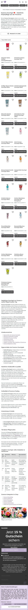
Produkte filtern (14, 33)
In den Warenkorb (7, 67)
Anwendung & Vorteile (8, 339)
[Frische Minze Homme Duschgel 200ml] (7, 131)
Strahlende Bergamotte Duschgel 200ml (20, 86)
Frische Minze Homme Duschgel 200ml (7, 142)
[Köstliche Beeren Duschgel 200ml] (7, 187)
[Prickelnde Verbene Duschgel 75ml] (20, 47)
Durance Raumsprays (8, 499)
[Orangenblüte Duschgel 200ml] (20, 159)
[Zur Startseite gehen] (5, 2)
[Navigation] (2, 2)
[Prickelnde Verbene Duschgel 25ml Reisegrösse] (7, 271)
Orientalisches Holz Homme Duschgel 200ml (19, 115)
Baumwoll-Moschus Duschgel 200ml (19, 227)
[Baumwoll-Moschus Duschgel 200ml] (20, 215)
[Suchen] (19, 2)
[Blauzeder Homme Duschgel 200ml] (7, 103)
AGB (18, 558)
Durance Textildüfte (8, 501)
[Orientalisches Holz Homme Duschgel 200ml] (20, 103)
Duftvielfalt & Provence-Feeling (10, 337)
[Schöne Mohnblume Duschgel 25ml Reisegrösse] (20, 187)
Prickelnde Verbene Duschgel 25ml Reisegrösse (6, 284)
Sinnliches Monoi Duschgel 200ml (18, 255)
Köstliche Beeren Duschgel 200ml (5, 199)
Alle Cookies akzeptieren (14, 606)
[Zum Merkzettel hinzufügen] (12, 43)
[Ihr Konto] (22, 2)
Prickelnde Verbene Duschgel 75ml (19, 58)
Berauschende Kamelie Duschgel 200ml (7, 170)
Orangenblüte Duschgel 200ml (20, 170)
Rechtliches (4, 579)
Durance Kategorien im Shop (10, 343)
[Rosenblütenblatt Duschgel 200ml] (7, 215)
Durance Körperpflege (8, 497)
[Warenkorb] (25, 2)
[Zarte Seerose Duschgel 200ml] (20, 131)
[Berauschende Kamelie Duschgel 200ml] (7, 159)
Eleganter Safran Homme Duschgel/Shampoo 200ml (6, 59)
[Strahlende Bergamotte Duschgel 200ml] (20, 75)
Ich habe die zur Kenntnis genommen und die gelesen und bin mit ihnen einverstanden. (14, 558)
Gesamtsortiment (12, 504)
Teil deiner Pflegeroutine (9, 340)
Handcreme (17, 435)
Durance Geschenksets (9, 502)
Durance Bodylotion (6, 435)
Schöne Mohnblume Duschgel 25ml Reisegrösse (19, 199)
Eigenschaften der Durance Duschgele (12, 334)
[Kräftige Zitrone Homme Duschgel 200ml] (7, 75)
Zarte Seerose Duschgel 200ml (18, 142)
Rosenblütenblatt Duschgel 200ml (5, 227)
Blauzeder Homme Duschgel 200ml (6, 114)
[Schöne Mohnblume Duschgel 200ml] (7, 243)
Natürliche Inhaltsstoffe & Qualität (11, 336)
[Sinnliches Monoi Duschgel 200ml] (20, 243)
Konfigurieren (7, 604)
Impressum (9, 601)
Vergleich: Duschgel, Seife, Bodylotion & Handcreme (15, 342)
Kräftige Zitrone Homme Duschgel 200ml (7, 86)
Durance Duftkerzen (8, 498)
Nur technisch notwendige (20, 604)
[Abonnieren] (24, 550)
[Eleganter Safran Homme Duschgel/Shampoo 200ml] (7, 47)
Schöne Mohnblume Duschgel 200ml (6, 255)
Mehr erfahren (14, 547)
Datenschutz (3, 601)
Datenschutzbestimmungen (12, 557)
